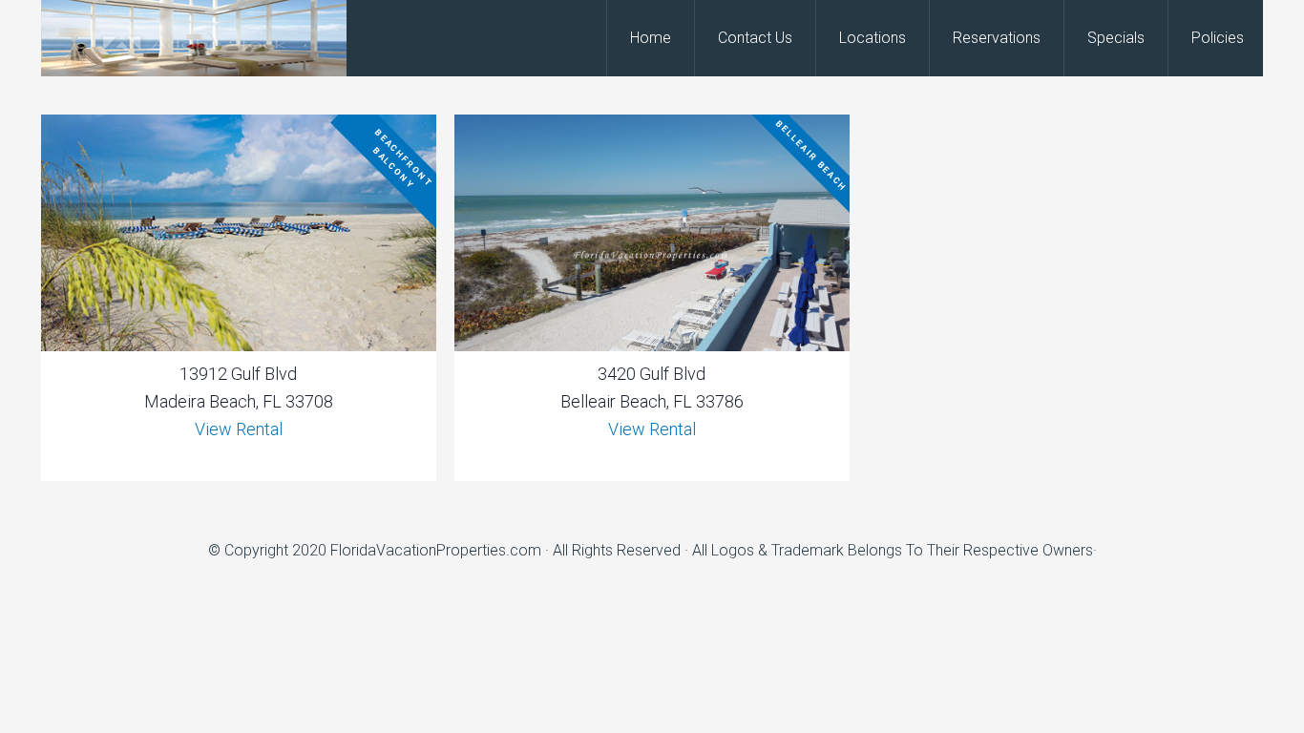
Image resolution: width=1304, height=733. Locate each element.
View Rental (239, 429)
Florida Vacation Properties (194, 38)
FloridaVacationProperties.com (435, 550)
